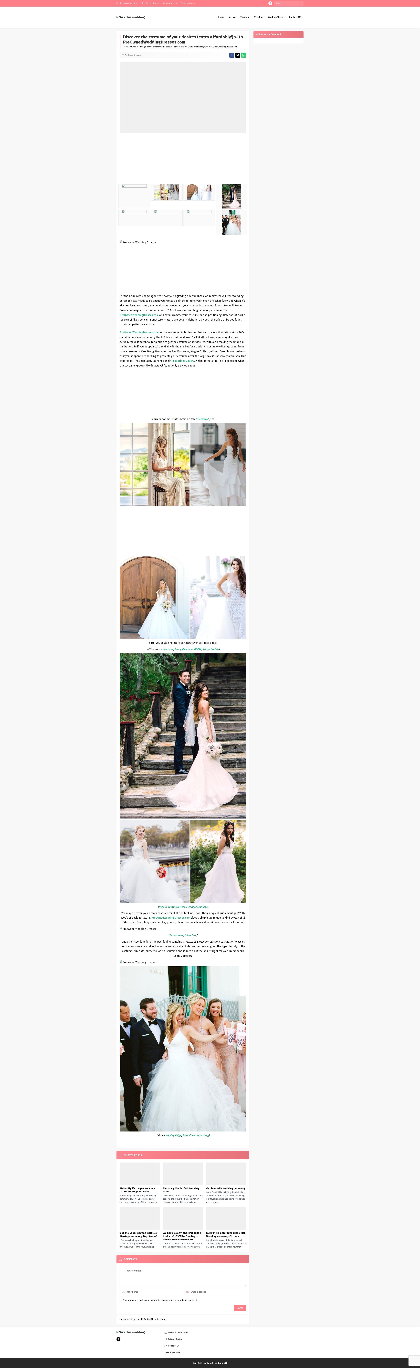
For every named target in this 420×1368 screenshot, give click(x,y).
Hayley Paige (173, 1135)
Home (125, 47)
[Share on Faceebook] (237, 55)
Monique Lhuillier (196, 906)
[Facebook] (270, 3)
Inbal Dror (191, 935)
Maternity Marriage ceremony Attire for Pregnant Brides (137, 1190)
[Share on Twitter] (243, 55)
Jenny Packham (184, 649)
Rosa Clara (189, 1135)
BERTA (197, 649)
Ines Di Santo (166, 906)
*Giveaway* (202, 419)
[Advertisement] (183, 160)
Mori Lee (168, 649)
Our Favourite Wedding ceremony (225, 1188)
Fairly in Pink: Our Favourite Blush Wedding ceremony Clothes (226, 1234)
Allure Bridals (211, 649)
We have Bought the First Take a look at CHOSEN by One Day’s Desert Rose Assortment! (182, 1236)
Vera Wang (202, 1135)
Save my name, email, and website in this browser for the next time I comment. (160, 1300)
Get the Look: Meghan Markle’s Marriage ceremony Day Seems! (138, 1234)
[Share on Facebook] (231, 55)
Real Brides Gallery (182, 360)
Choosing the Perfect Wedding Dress (181, 1190)
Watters (180, 906)
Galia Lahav (176, 935)
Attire (132, 47)
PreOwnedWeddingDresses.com (139, 332)
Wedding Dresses (144, 47)
